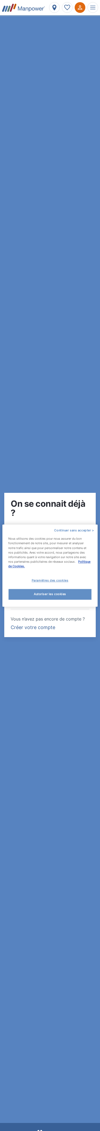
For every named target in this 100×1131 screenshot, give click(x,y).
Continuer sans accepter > (74, 530)
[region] (49, 565)
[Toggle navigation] (92, 7)
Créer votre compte (33, 627)
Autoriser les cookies (50, 594)
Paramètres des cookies (50, 580)
